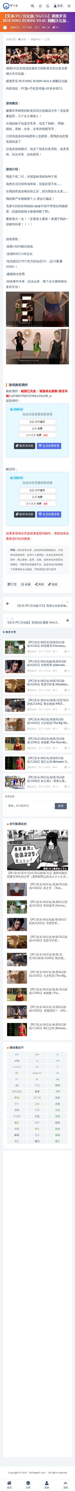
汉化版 (16, 1116)
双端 (16, 1097)
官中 (16, 1104)
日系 (37, 1110)
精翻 (16, 1129)
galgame (37, 1073)
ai (57, 1054)
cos (57, 1060)
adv (37, 1054)
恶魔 (57, 1104)
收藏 (27, 584)
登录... (11, 806)
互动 (37, 1085)
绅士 (37, 1129)
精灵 (57, 1122)
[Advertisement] (37, 1304)
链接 (54, 584)
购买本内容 (26, 445)
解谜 (16, 1135)
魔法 (37, 1141)
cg (37, 1060)
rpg (57, 1079)
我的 (46, 1487)
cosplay (17, 1067)
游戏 (57, 1116)
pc (37, 1079)
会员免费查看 (50, 445)
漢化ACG (32, 651)
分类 (28, 1487)
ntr (16, 1079)
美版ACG (15, 27)
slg (16, 1085)
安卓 (57, 1097)
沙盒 (37, 1116)
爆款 (16, 1122)
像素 (57, 1085)
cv (37, 1067)
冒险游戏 (17, 1091)
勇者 (37, 1091)
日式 (16, 1110)
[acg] (5, 28)
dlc (16, 1073)
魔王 (57, 1141)
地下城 (37, 1097)
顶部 (65, 1487)
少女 (37, 1104)
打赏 (13, 584)
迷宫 (37, 1135)
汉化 (57, 1110)
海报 (40, 584)
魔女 (16, 1141)
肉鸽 (57, 1129)
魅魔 (57, 1135)
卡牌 (57, 1091)
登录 (60, 6)
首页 (23, 39)
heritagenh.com (37, 1472)
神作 (37, 1122)
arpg (17, 1060)
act (16, 1054)
